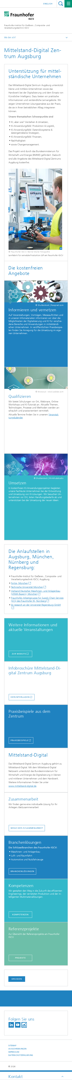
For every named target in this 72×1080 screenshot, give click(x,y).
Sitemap (12, 1046)
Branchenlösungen (22, 871)
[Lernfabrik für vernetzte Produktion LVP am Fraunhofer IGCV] (35, 209)
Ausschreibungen (17, 1049)
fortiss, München (19, 583)
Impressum (13, 1052)
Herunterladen (20, 697)
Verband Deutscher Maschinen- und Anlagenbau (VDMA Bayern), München (35, 593)
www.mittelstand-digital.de (22, 786)
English (48, 4)
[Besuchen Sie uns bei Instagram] (24, 1025)
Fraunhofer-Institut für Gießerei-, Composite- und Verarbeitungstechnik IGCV (27, 26)
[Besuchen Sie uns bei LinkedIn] (11, 1025)
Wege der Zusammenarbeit (27, 828)
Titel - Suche (60, 3)
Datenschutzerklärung (20, 1055)
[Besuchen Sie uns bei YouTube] (17, 1025)
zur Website (19, 654)
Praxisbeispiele (19, 740)
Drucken (17, 979)
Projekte (20, 958)
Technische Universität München (27, 587)
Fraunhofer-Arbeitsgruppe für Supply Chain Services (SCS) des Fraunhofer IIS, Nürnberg (37, 599)
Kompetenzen (20, 914)
